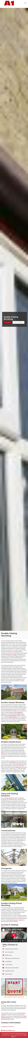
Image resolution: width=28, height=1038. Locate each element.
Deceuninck (8, 654)
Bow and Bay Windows (12, 717)
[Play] (3, 941)
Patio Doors (19, 764)
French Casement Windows (10, 715)
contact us (21, 920)
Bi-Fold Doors (13, 762)
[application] (14, 934)
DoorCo (3, 751)
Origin (15, 654)
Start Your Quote (18, 322)
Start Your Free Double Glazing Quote (14, 997)
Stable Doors (18, 767)
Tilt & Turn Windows (16, 714)
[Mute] (22, 941)
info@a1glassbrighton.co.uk (8, 1030)
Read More (8, 322)
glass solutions (10, 798)
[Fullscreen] (25, 941)
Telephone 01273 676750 (8, 1026)
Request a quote (13, 920)
